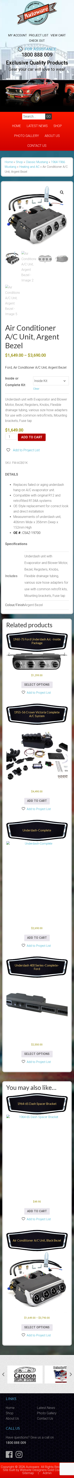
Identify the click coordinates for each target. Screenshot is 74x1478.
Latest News (37, 126)
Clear (36, 388)
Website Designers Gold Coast (41, 1470)
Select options (37, 684)
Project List (39, 35)
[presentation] (3, 1375)
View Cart (58, 35)
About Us (52, 136)
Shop (57, 126)
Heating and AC (29, 167)
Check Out (37, 41)
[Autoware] (37, 27)
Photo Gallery (26, 136)
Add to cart (31, 437)
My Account (17, 35)
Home (16, 126)
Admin (47, 1473)
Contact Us (36, 146)
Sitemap (28, 1473)
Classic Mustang (37, 162)
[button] (62, 192)
